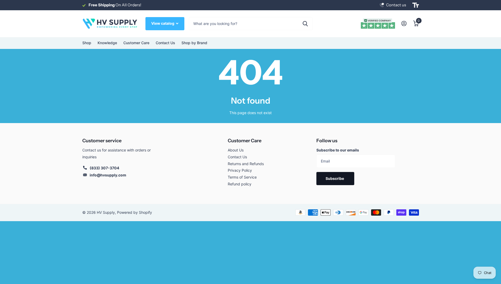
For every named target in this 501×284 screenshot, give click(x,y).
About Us (236, 150)
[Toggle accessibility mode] (415, 5)
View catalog (163, 23)
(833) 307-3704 (104, 168)
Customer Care (244, 141)
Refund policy (239, 184)
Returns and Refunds (246, 163)
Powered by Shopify (134, 212)
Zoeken (305, 23)
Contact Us (165, 42)
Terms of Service (242, 177)
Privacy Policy (240, 170)
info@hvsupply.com (108, 175)
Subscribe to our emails (337, 150)
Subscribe (335, 178)
